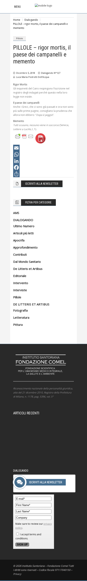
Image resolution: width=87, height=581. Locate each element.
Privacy (17, 574)
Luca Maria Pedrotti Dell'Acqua (32, 76)
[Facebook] (43, 167)
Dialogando (31, 20)
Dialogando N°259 (46, 428)
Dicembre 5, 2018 (25, 72)
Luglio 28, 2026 (26, 428)
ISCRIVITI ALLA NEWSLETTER (41, 183)
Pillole (19, 38)
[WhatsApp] (43, 154)
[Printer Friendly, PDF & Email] (24, 136)
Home (16, 20)
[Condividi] (43, 174)
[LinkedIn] (43, 161)
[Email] (43, 148)
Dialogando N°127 (50, 72)
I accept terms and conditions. (28, 536)
